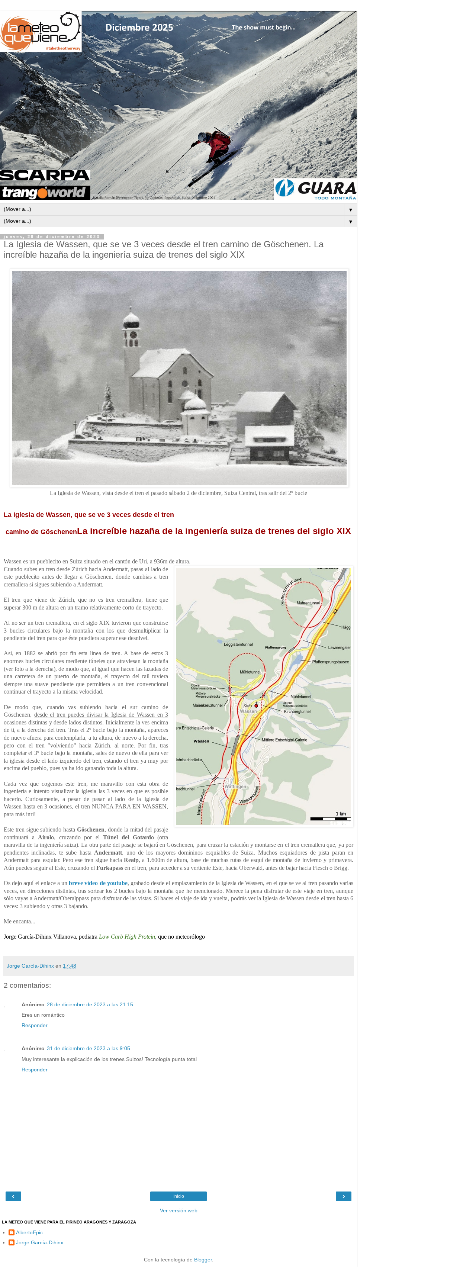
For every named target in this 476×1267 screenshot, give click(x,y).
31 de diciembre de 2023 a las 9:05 (88, 1048)
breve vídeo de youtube (98, 883)
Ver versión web (178, 1210)
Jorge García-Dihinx (39, 1242)
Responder (35, 1025)
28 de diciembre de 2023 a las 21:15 (90, 1004)
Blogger (203, 1260)
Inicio (178, 1196)
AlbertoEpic (29, 1232)
